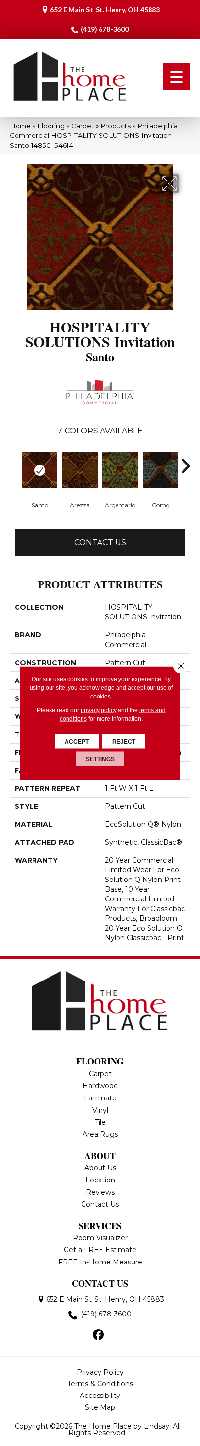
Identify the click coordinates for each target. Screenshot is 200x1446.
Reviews (100, 1192)
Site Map (100, 1407)
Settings (100, 758)
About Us (100, 1167)
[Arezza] (80, 470)
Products (115, 126)
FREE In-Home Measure (100, 1262)
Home (20, 126)
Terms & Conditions (100, 1383)
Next (185, 466)
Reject (123, 741)
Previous (14, 466)
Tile (100, 1122)
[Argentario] (120, 470)
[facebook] (99, 1335)
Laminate (100, 1098)
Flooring (51, 126)
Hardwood (100, 1085)
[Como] (160, 470)
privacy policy (99, 709)
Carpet (82, 126)
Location (100, 1180)
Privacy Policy (100, 1372)
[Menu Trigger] (176, 76)
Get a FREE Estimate (100, 1250)
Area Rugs (100, 1134)
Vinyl (100, 1110)
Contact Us (100, 542)
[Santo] (39, 470)
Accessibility (100, 1395)
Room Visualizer (100, 1237)
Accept (77, 741)
